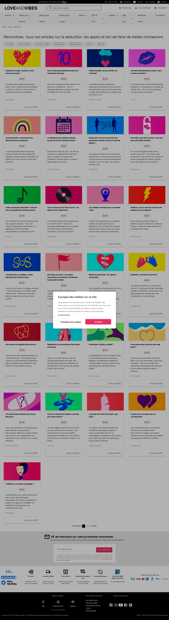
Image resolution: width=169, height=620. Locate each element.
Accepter (98, 322)
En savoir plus (64, 314)
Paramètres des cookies (70, 322)
